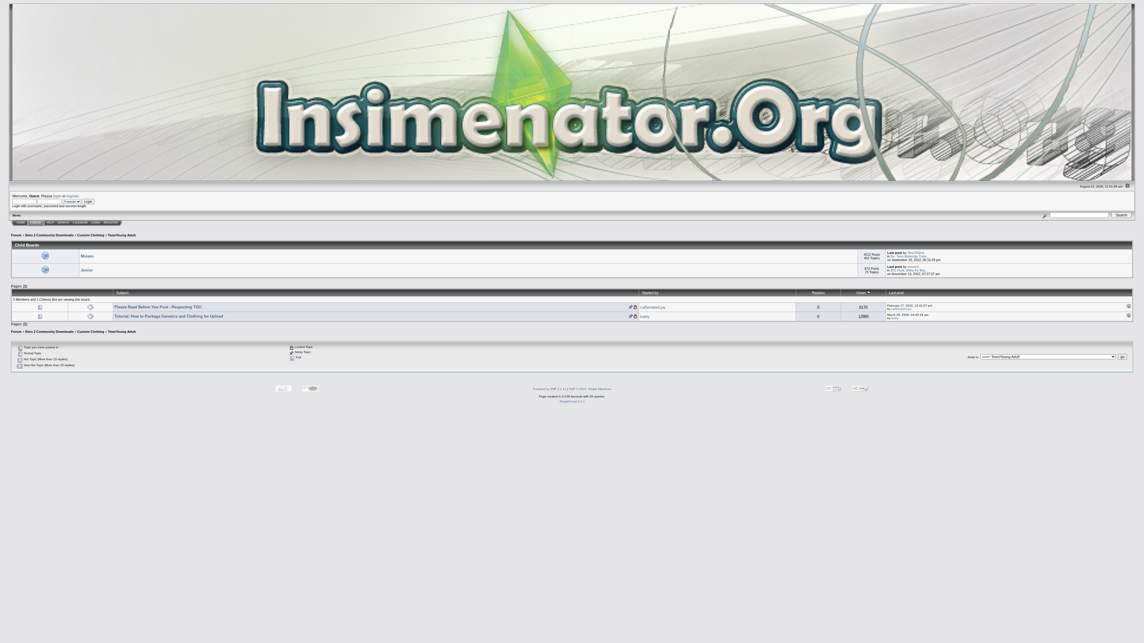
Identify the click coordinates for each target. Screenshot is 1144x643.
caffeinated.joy (653, 307)
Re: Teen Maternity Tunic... (910, 256)
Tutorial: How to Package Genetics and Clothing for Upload (168, 316)
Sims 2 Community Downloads (49, 235)
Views (861, 293)
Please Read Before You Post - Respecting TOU (157, 307)
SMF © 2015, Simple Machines (590, 389)
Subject (122, 293)
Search (63, 222)
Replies (818, 293)
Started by (650, 293)
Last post (896, 293)
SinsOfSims (915, 253)
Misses (87, 256)
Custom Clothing (90, 235)
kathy (645, 316)
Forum (35, 222)
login (57, 196)
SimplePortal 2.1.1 (572, 401)
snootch (913, 267)
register (72, 196)
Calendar (80, 222)
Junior (87, 270)
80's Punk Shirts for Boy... (909, 270)
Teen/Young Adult (122, 235)
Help (50, 222)
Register (111, 222)
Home (21, 222)
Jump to (972, 357)
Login (95, 222)
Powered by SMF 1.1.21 (549, 389)
